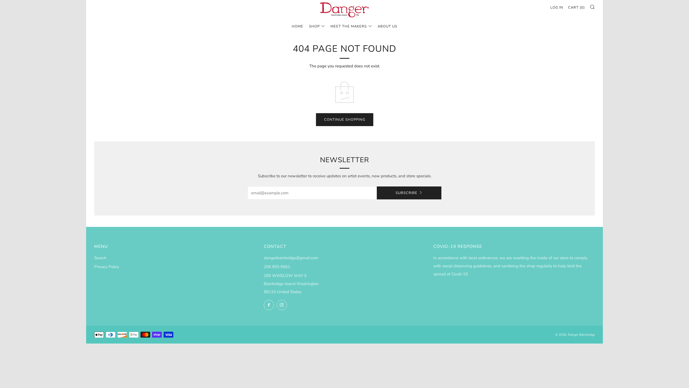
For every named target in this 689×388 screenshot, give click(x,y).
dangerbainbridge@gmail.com (291, 258)
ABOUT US (387, 26)
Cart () (576, 7)
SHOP (314, 26)
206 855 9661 (277, 266)
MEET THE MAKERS (349, 26)
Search (100, 258)
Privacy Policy (106, 266)
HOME (297, 26)
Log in (556, 7)
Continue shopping (344, 119)
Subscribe (406, 192)
